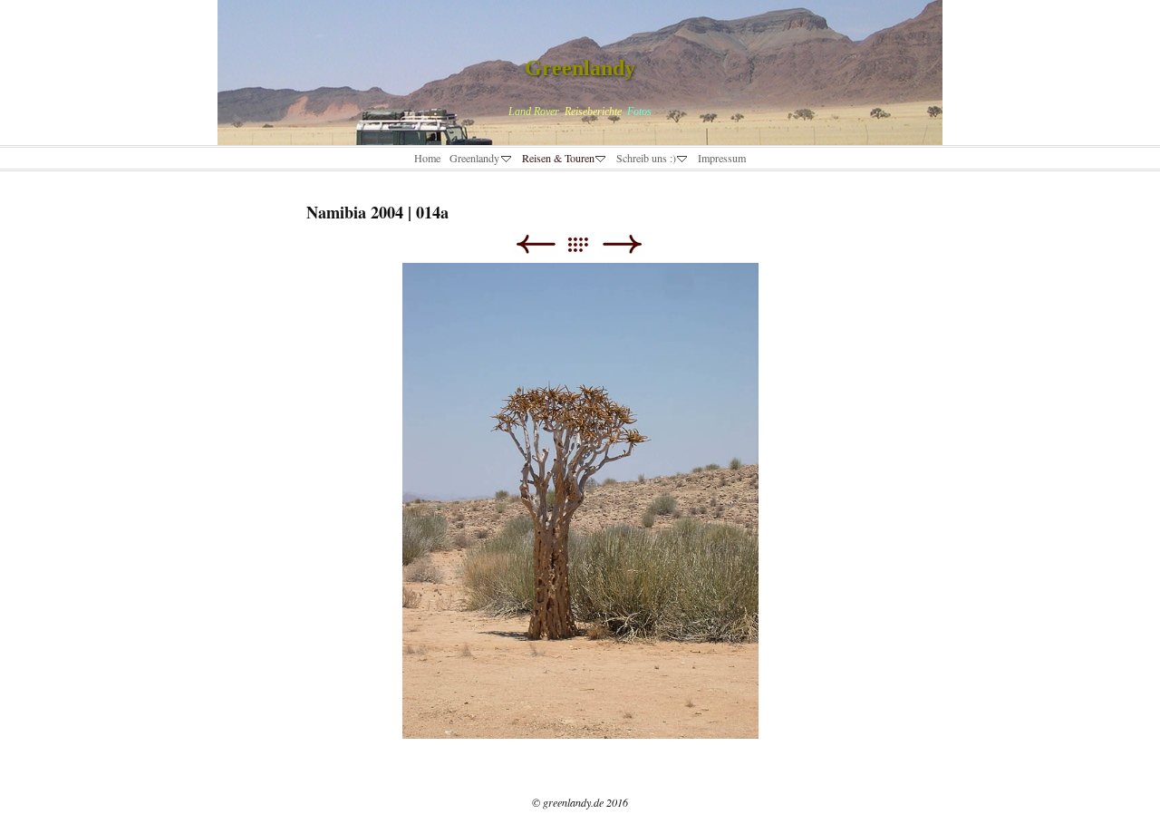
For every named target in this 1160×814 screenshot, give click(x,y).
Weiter (622, 244)
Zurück (535, 244)
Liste (587, 244)
